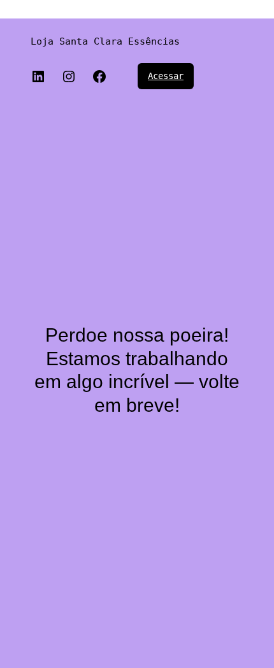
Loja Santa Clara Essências (105, 41)
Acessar (166, 76)
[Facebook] (99, 76)
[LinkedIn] (38, 76)
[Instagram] (68, 76)
